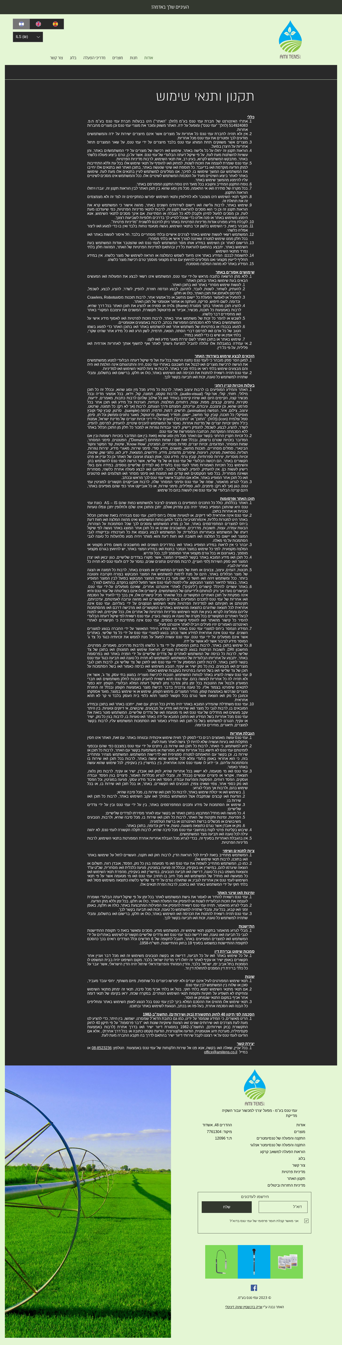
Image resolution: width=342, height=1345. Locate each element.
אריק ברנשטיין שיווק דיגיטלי (243, 1306)
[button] (28, 37)
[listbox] (28, 37)
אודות (300, 1125)
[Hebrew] (21, 24)
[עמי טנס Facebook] (254, 1288)
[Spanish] (55, 24)
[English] (38, 24)
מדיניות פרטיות (293, 1172)
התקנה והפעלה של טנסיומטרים (281, 1138)
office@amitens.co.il (220, 1052)
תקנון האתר (296, 1179)
